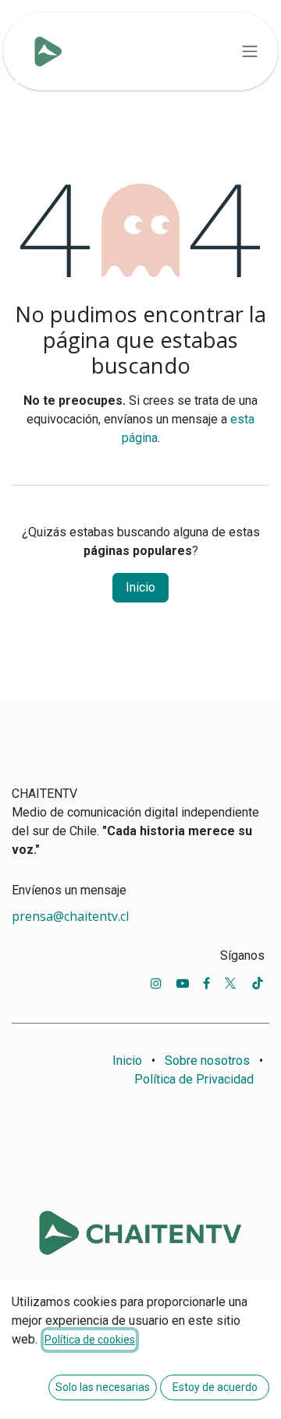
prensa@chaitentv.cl (70, 916)
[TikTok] (257, 983)
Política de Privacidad (194, 1079)
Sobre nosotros (207, 1060)
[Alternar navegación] (249, 52)
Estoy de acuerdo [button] (215, 1387)
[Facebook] (206, 983)
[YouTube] (182, 983)
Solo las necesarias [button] (102, 1387)
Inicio (140, 587)
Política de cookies (89, 1339)
